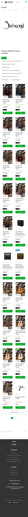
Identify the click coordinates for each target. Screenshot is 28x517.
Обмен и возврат (14, 474)
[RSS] (22, 8)
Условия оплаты (14, 470)
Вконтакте (12, 494)
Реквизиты (14, 453)
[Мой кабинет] (22, 2)
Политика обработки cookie (14, 461)
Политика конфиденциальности (14, 459)
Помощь (14, 467)
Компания (14, 450)
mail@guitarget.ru (15, 483)
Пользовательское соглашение (14, 455)
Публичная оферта (14, 457)
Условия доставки (14, 472)
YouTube (16, 494)
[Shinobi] (14, 26)
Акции (14, 441)
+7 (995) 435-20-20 (14, 480)
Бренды (14, 444)
